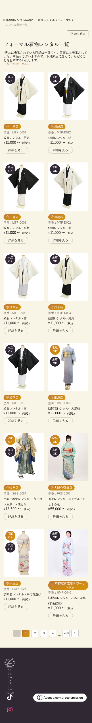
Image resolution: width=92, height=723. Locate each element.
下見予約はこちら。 (17, 64)
